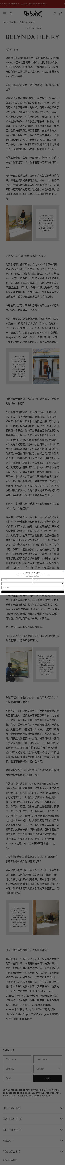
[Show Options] (62, 584)
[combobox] (47, 584)
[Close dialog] (63, 571)
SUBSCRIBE (33, 592)
